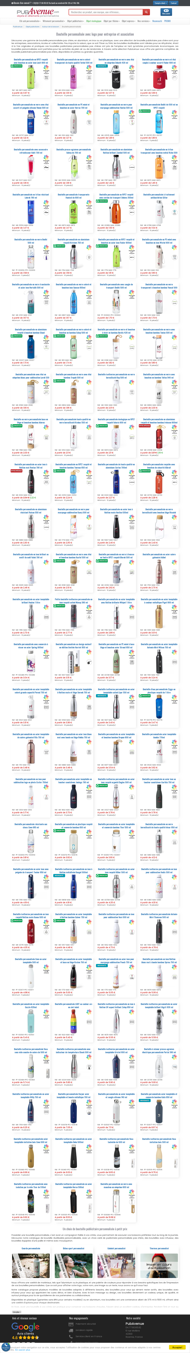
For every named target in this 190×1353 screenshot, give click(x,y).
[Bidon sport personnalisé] (73, 1265)
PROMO (167, 21)
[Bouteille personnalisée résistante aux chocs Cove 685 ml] (31, 841)
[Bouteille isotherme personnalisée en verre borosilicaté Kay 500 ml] (116, 391)
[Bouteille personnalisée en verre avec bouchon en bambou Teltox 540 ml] (159, 391)
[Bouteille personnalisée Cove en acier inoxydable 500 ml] (31, 976)
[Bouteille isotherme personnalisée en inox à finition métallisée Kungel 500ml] (73, 886)
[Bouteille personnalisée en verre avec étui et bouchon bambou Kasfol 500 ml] (73, 571)
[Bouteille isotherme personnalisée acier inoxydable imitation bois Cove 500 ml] (31, 1156)
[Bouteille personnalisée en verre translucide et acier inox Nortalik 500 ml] (31, 301)
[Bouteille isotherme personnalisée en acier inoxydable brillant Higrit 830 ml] (159, 1021)
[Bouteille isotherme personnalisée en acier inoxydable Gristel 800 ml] (116, 1066)
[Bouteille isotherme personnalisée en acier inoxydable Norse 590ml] (73, 1201)
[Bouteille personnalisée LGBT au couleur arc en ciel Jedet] (73, 1021)
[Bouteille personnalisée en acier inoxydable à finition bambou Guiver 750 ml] (73, 931)
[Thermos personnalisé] (159, 1265)
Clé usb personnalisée (29, 21)
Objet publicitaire (75, 21)
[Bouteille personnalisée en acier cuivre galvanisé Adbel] (159, 571)
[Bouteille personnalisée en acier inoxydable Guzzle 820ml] (31, 1021)
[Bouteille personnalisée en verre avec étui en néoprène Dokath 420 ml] (116, 76)
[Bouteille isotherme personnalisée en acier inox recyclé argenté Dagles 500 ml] (116, 796)
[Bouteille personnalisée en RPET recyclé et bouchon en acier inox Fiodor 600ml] (116, 256)
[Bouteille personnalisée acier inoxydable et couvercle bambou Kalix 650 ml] (159, 1111)
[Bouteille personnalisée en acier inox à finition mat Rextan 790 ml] (31, 481)
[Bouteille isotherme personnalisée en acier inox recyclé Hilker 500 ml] (116, 886)
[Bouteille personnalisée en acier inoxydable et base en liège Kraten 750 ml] (73, 976)
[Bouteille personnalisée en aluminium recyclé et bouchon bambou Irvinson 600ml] (159, 436)
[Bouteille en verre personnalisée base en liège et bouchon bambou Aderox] (31, 436)
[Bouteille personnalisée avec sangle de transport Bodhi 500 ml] (116, 301)
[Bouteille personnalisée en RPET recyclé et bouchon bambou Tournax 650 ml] (73, 481)
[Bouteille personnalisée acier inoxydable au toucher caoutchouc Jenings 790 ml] (73, 796)
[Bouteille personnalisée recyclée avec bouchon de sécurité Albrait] (159, 481)
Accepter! (177, 1347)
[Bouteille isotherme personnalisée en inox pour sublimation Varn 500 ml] (116, 931)
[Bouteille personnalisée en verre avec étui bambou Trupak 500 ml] (73, 391)
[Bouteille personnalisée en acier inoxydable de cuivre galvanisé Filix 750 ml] (31, 751)
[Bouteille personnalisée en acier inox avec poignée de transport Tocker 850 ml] (31, 886)
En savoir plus (22, 1349)
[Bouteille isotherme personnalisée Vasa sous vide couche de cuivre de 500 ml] (31, 1066)
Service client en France (89, 1336)
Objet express (128, 21)
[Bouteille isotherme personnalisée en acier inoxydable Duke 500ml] (73, 1156)
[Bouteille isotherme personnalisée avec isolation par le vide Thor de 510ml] (31, 1201)
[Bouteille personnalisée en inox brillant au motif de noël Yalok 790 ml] (31, 571)
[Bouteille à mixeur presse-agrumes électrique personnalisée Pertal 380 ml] (159, 1066)
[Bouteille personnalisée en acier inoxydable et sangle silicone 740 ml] (116, 1111)
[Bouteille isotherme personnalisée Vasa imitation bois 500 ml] (159, 1156)
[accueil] (38, 12)
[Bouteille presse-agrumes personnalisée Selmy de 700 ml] (73, 166)
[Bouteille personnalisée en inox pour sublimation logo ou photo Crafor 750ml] (31, 796)
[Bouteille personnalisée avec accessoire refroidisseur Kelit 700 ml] (31, 166)
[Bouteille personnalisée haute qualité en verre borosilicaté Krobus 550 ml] (73, 436)
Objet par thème (111, 21)
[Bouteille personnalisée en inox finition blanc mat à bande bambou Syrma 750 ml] (159, 976)
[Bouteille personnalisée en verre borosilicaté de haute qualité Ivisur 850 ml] (159, 841)
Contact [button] (174, 3)
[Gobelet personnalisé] (116, 1265)
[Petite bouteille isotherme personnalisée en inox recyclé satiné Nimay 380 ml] (73, 616)
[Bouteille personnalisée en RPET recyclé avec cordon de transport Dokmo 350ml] (116, 211)
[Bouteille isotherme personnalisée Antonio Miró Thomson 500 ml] (159, 931)
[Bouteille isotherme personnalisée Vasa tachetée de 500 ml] (116, 1156)
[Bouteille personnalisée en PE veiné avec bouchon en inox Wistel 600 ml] (159, 256)
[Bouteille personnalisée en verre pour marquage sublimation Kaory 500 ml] (73, 526)
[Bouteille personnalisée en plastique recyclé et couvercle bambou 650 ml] (73, 841)
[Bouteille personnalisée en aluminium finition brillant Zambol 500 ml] (116, 166)
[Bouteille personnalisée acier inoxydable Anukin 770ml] (159, 751)
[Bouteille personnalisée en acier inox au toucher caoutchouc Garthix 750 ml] (159, 796)
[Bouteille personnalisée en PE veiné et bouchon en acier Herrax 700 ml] (73, 121)
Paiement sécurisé (86, 1323)
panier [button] (166, 12)
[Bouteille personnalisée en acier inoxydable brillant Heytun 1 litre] (31, 616)
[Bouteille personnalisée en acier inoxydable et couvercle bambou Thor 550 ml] (116, 841)
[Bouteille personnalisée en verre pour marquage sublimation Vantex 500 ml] (116, 121)
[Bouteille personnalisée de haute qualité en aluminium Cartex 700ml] (116, 481)
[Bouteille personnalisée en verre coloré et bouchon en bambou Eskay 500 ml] (73, 346)
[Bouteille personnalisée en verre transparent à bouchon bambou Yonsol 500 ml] (159, 301)
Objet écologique (93, 21)
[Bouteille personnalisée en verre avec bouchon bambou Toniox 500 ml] (159, 346)
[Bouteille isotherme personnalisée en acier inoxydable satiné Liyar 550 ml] (116, 706)
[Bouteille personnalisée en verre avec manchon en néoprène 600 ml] (116, 1201)
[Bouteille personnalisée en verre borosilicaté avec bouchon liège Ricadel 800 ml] (159, 526)
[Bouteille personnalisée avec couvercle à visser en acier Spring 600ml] (31, 661)
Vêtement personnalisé (53, 21)
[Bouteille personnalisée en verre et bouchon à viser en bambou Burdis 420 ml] (116, 346)
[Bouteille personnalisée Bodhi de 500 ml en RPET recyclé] (159, 121)
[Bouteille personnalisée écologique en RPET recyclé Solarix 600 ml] (116, 436)
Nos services (143, 21)
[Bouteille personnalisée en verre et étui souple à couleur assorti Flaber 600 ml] (159, 76)
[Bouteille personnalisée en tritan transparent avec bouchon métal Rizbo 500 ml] (159, 166)
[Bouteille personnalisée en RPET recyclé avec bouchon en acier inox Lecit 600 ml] (31, 76)
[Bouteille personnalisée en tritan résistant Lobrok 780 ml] (31, 211)
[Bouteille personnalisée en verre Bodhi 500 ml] (31, 256)
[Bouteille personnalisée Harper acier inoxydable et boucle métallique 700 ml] (73, 1111)
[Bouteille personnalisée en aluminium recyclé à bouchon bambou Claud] (31, 346)
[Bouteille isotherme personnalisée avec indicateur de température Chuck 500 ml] (73, 1066)
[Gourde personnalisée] (31, 1265)
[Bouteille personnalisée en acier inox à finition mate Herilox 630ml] (116, 526)
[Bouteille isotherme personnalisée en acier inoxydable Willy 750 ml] (31, 1111)
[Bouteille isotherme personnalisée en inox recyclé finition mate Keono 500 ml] (31, 931)
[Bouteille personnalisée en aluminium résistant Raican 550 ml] (31, 526)
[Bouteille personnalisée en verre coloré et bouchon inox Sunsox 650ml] (73, 301)
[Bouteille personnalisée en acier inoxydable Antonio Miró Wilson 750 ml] (159, 661)
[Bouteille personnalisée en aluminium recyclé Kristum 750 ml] (73, 256)
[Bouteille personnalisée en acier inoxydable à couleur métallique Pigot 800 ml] (159, 616)
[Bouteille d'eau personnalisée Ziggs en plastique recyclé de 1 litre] (159, 706)
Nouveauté (157, 21)
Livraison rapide (84, 1330)
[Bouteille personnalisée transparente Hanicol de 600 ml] (73, 211)
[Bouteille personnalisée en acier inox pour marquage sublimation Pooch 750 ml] (116, 976)
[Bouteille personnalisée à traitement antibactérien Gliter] (159, 211)
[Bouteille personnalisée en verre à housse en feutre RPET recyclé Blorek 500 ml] (116, 571)
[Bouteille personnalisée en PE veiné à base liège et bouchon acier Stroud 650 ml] (116, 661)
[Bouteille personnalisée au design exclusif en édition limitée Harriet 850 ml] (73, 661)
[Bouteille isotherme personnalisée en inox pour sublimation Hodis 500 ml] (159, 886)
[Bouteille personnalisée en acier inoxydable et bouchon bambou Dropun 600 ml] (116, 751)
